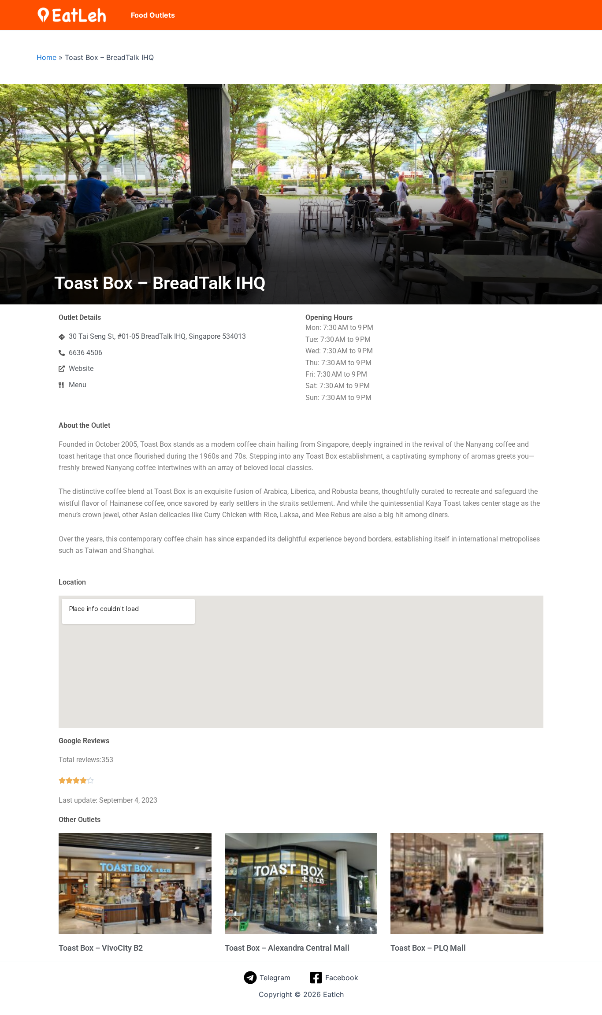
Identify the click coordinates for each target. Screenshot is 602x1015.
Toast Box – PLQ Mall (428, 947)
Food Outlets (153, 15)
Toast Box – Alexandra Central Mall (287, 947)
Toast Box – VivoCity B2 (101, 947)
